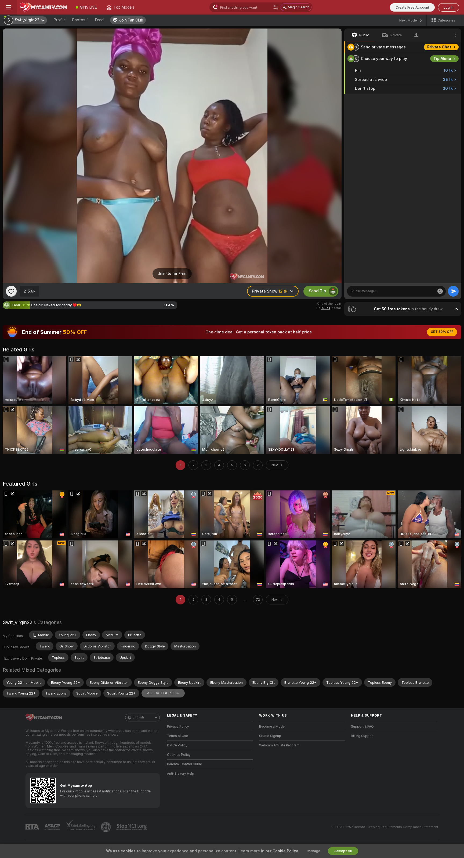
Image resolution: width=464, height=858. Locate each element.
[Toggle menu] (8, 7)
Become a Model (272, 726)
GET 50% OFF (442, 332)
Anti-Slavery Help (180, 773)
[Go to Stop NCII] (132, 827)
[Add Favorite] (11, 291)
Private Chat (439, 47)
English (138, 717)
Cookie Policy (285, 851)
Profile (59, 19)
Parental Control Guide (184, 764)
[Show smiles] (440, 291)
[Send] (453, 291)
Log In (449, 7)
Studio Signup (270, 736)
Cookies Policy (179, 755)
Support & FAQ (362, 726)
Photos (80, 19)
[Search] (276, 7)
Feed (99, 19)
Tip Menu (442, 58)
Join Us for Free (172, 274)
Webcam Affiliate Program (279, 745)
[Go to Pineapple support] (106, 827)
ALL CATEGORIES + (163, 693)
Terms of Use (177, 736)
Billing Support (362, 736)
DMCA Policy (177, 745)
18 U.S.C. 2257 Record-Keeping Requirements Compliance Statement (384, 827)
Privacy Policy (178, 726)
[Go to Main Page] (44, 7)
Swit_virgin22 (17, 622)
